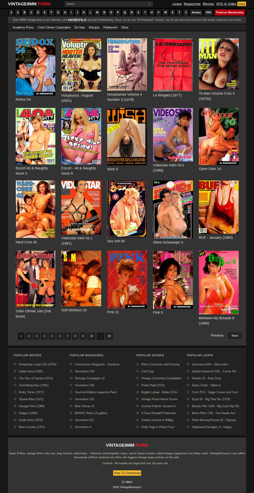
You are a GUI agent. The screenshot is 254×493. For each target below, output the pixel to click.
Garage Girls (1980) (32, 406)
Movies (208, 3)
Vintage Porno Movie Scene (159, 399)
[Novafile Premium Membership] (77, 20)
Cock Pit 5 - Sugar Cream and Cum (215, 392)
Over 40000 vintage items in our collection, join (40, 19)
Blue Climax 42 (84, 406)
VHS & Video (226, 3)
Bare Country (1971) (32, 427)
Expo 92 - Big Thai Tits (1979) (211, 399)
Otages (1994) (28, 413)
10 (91, 336)
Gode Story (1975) (31, 420)
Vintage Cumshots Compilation (161, 378)
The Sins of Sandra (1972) (36, 378)
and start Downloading (100, 19)
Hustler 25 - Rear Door (206, 378)
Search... (71, 4)
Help (241, 4)
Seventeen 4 (83, 427)
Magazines (192, 3)
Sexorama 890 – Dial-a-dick (210, 364)
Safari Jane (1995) (31, 371)
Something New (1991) (34, 385)
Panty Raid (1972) (153, 385)
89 (109, 336)
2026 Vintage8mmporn (127, 487)
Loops (177, 3)
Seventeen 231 (84, 399)
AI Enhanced (145, 19)
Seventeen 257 (84, 420)
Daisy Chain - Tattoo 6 (206, 385)
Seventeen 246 (84, 385)
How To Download (127, 473)
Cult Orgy (147, 371)
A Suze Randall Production (158, 413)
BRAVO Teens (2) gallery (91, 413)
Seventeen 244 (84, 371)
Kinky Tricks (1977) (31, 392)
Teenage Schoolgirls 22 (90, 378)
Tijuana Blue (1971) (31, 399)
